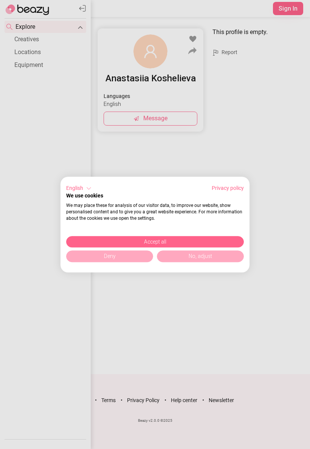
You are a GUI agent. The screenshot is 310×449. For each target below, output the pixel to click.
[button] (78, 188)
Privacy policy (228, 188)
